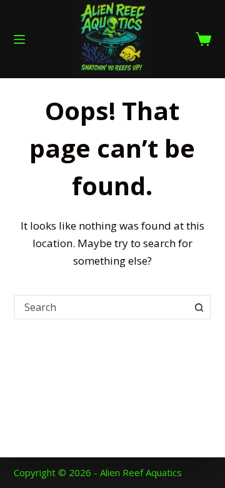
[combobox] (101, 307)
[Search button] (199, 307)
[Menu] (19, 39)
